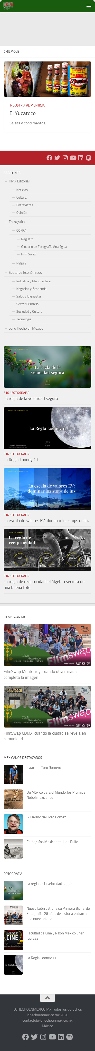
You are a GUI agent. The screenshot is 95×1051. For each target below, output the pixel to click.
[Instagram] (65, 158)
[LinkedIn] (81, 158)
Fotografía (17, 222)
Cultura (21, 197)
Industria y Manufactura (33, 281)
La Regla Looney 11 (21, 459)
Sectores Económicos (25, 272)
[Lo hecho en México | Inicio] (12, 6)
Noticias (22, 190)
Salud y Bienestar (28, 296)
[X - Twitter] (57, 158)
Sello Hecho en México (26, 328)
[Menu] (89, 6)
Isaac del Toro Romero (44, 767)
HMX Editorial (19, 181)
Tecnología (23, 319)
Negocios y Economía (31, 289)
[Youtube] (73, 158)
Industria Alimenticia (27, 105)
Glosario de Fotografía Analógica (44, 247)
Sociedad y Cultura (29, 312)
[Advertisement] (49, 23)
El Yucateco (23, 113)
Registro (27, 239)
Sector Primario (27, 304)
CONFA (21, 230)
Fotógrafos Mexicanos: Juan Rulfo (52, 842)
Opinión (21, 213)
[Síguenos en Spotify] (88, 158)
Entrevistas (24, 205)
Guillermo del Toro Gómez (46, 817)
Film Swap (28, 254)
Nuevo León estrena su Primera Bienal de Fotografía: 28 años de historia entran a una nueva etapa (58, 913)
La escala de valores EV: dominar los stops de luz (47, 520)
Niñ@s (21, 263)
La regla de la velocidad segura (31, 398)
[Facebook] (49, 158)
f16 (6, 392)
